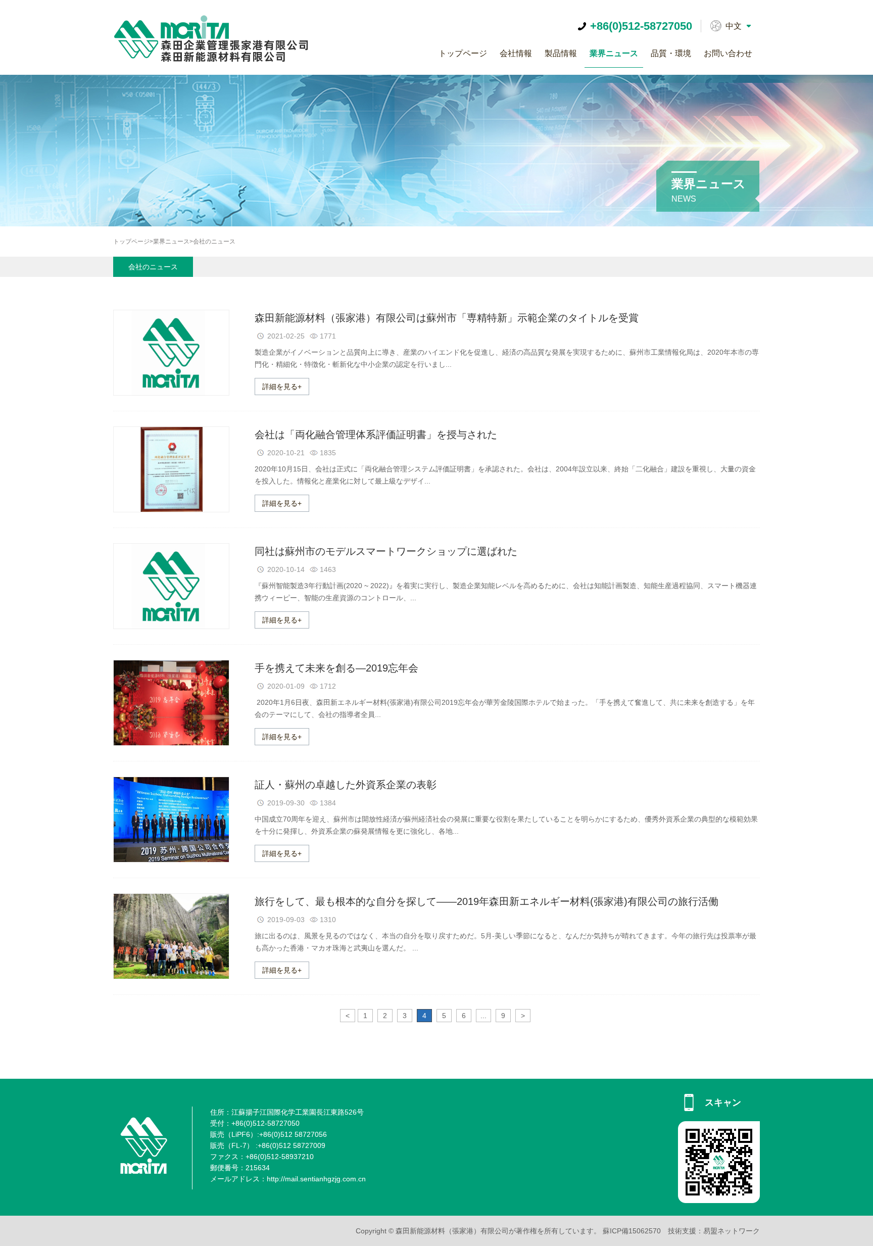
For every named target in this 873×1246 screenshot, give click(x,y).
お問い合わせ (728, 53)
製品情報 (561, 53)
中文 (733, 26)
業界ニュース (614, 53)
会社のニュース (214, 241)
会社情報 (516, 53)
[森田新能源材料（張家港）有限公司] (223, 61)
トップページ (463, 53)
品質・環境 (671, 53)
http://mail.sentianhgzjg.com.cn (316, 1179)
